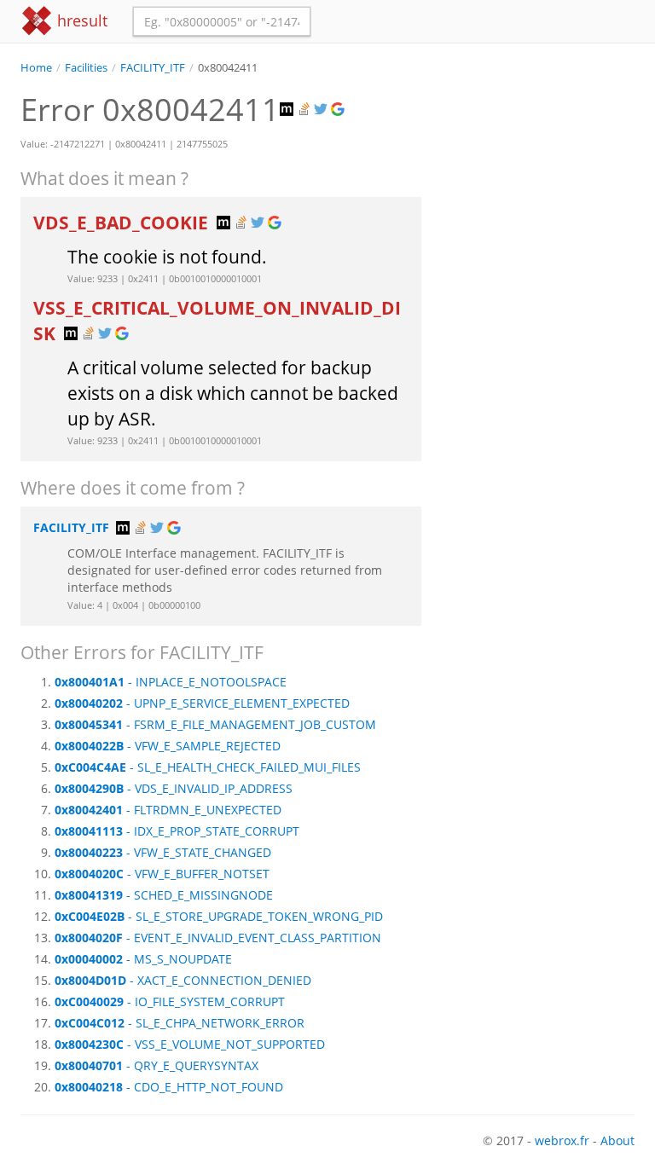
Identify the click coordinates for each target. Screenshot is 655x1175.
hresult (80, 20)
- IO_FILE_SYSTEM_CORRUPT (170, 1001)
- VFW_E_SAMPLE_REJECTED (168, 746)
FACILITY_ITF (152, 68)
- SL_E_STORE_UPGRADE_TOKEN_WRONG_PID (219, 916)
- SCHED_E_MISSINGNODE (164, 895)
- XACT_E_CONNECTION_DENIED (183, 980)
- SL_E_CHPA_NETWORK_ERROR (179, 1023)
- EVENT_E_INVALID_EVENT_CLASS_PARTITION (218, 937)
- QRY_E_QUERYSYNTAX (156, 1065)
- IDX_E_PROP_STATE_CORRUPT (177, 831)
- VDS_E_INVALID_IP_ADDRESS (174, 788)
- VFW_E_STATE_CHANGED (163, 852)
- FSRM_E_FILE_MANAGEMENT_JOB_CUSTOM (215, 724)
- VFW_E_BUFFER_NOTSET (162, 873)
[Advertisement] (541, 161)
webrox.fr (562, 1140)
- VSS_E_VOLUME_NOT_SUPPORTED (190, 1044)
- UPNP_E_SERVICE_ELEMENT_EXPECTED (202, 703)
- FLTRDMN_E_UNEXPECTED (168, 810)
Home (36, 68)
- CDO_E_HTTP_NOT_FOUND (169, 1087)
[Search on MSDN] (288, 109)
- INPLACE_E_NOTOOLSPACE (171, 682)
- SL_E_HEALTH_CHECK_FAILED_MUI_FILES (208, 767)
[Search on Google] (339, 109)
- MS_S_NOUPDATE (143, 959)
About (617, 1140)
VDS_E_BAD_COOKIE (122, 222)
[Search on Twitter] (322, 109)
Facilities (86, 68)
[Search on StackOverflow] (305, 109)
